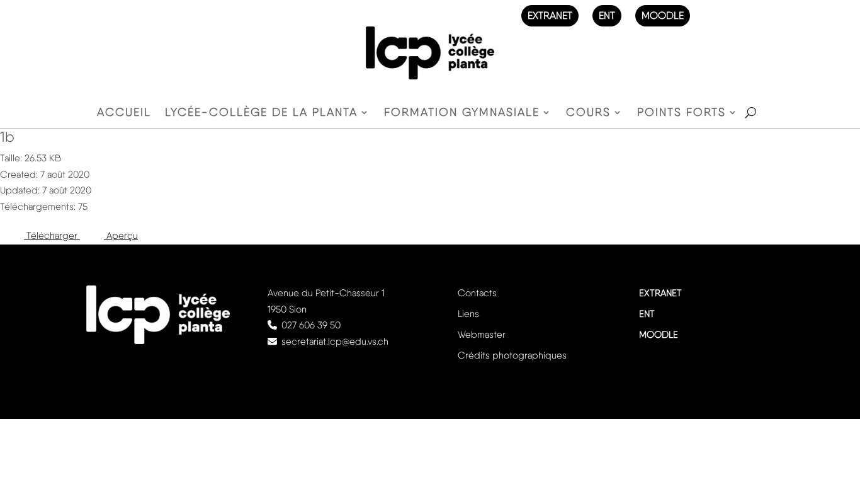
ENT (607, 15)
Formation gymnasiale (462, 113)
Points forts (681, 113)
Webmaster (482, 334)
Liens (468, 314)
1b (7, 137)
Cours (588, 113)
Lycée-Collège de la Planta (261, 113)
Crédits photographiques (512, 355)
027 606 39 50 (311, 325)
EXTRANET (550, 15)
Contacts (477, 293)
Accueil (124, 113)
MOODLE (663, 15)
